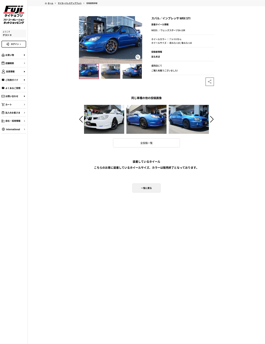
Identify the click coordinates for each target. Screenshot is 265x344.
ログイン (15, 43)
